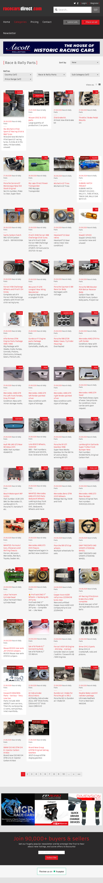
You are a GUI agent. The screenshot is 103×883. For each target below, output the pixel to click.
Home (6, 22)
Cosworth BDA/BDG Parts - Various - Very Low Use (13, 695)
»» (79, 774)
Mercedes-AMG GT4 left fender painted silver (37, 395)
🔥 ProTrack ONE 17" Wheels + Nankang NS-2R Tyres (39, 597)
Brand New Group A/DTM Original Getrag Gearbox (39, 750)
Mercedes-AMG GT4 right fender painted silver (63, 395)
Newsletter (9, 33)
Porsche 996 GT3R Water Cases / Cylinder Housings (63, 341)
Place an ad (91, 22)
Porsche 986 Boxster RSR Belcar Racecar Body (88, 289)
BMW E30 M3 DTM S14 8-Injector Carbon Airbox (13, 750)
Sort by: (62, 62)
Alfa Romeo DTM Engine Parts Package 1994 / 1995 (13, 341)
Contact (47, 22)
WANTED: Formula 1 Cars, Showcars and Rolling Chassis (12, 548)
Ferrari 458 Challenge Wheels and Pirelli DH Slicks (13, 289)
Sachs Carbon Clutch (12, 235)
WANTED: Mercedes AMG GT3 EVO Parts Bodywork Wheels (37, 496)
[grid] (99, 84)
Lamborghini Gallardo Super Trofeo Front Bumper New (89, 447)
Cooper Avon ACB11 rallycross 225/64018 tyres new (63, 597)
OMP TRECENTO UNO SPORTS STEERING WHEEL (87, 548)
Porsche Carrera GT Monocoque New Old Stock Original (12, 186)
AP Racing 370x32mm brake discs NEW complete (88, 599)
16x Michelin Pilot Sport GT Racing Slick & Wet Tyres (13, 131)
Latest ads (72, 22)
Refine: (6, 71)
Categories (20, 22)
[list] (96, 84)
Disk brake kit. (60, 118)
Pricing (34, 22)
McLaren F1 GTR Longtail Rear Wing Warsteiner (37, 289)
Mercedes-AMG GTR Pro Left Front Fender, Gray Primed (13, 395)
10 (63, 774)
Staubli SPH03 (85, 235)
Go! (95, 9)
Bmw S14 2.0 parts (87, 647)
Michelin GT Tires (61, 183)
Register (94, 3)
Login (84, 3)
